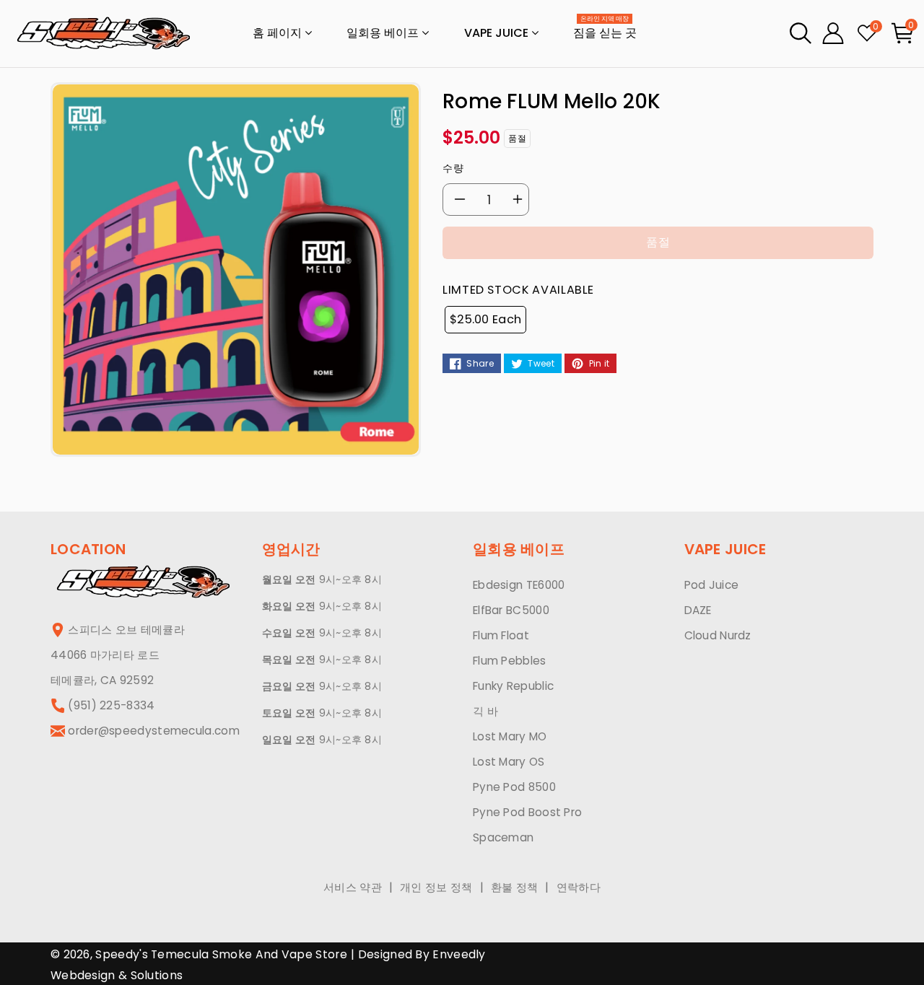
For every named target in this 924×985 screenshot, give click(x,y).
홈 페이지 (279, 33)
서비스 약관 (352, 887)
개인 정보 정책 (436, 887)
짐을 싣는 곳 (605, 28)
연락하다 (579, 887)
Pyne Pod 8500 (514, 786)
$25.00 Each (485, 319)
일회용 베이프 (384, 33)
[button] (800, 33)
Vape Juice (497, 33)
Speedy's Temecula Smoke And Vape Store (220, 954)
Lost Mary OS (509, 761)
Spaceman (503, 837)
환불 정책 (515, 887)
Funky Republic (513, 685)
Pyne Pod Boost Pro (527, 812)
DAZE (698, 610)
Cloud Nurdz (717, 635)
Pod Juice (711, 584)
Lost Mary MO (510, 736)
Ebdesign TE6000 (519, 584)
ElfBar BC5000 (511, 610)
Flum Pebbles (509, 660)
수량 (453, 168)
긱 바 (485, 711)
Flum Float (501, 635)
